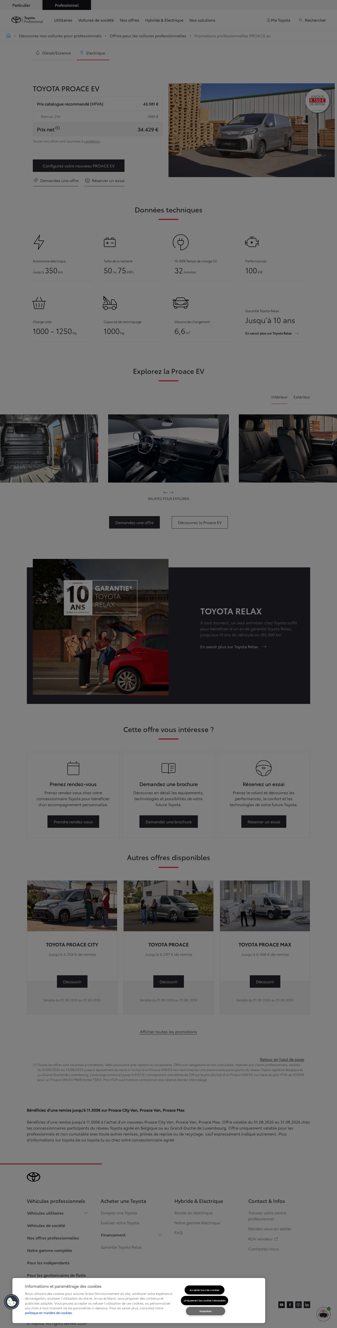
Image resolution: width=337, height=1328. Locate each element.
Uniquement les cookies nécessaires (204, 1300)
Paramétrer (206, 1311)
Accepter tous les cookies (204, 1290)
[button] (12, 1302)
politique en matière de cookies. (49, 1312)
